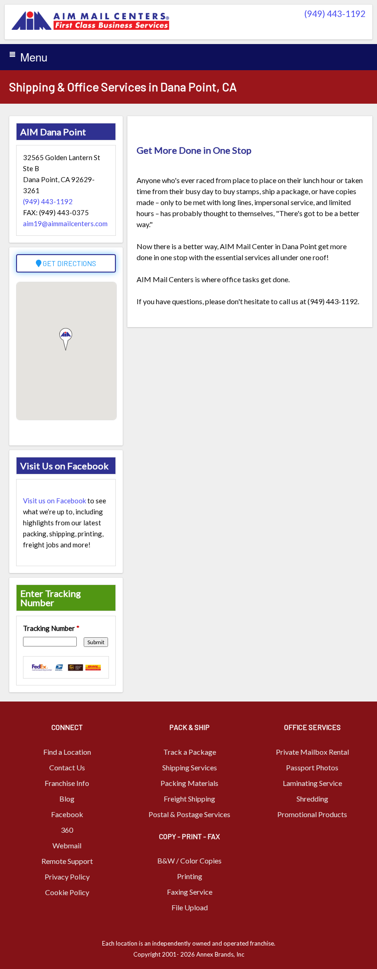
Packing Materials (189, 783)
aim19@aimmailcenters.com (65, 223)
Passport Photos (312, 767)
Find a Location (67, 751)
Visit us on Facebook (54, 500)
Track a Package (189, 751)
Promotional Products (312, 814)
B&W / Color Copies (189, 860)
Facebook (67, 814)
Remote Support (67, 861)
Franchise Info (67, 783)
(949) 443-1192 (335, 13)
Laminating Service (312, 783)
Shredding (312, 798)
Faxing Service (189, 891)
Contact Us (67, 767)
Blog (66, 798)
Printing (189, 876)
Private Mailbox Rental (312, 751)
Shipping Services (189, 767)
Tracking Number (51, 628)
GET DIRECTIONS (68, 263)
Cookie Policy (67, 892)
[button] (65, 339)
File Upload (189, 907)
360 (67, 829)
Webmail (66, 845)
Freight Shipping (189, 798)
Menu (33, 57)
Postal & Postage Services (189, 814)
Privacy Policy (67, 876)
